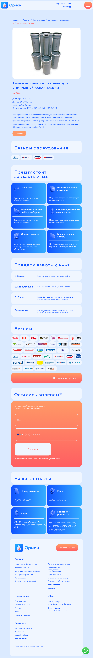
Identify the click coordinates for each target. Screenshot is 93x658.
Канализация (39, 20)
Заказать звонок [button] (67, 547)
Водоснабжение (22, 567)
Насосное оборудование (26, 564)
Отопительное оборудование (54, 568)
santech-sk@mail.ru (57, 500)
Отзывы (18, 608)
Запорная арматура (24, 574)
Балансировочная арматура (27, 571)
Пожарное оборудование (59, 581)
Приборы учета (54, 574)
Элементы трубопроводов (59, 578)
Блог (17, 611)
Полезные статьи (22, 615)
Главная (16, 20)
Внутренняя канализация (59, 20)
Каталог (26, 20)
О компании (20, 601)
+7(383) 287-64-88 (22, 500)
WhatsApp (19, 632)
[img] (27, 548)
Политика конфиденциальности (29, 646)
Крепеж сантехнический (25, 581)
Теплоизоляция (54, 571)
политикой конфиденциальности (44, 458)
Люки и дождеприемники (59, 564)
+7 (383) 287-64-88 (24, 628)
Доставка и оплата (23, 604)
